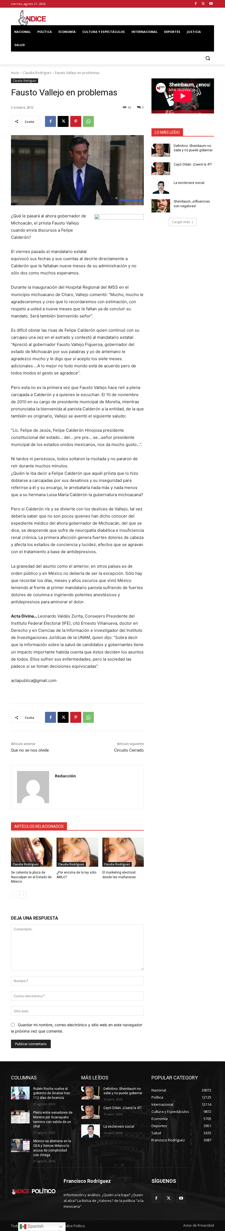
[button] (207, 58)
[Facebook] (196, 4)
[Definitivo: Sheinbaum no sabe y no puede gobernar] (160, 150)
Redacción (65, 775)
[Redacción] (33, 787)
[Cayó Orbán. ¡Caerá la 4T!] (160, 168)
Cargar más (181, 222)
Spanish (35, 1226)
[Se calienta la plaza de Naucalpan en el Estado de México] (31, 852)
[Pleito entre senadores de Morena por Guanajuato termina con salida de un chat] (20, 1117)
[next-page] (23, 894)
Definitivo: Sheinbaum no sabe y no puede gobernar (122, 1091)
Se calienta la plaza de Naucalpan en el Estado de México (31, 877)
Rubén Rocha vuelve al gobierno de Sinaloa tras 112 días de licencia (51, 1093)
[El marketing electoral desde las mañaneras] (123, 852)
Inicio (15, 72)
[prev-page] (14, 894)
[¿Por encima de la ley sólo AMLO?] (77, 852)
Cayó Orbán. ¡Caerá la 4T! (193, 164)
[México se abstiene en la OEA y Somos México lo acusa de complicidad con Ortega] (20, 1145)
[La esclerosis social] (160, 187)
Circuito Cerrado (129, 750)
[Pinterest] (75, 121)
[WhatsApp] (88, 121)
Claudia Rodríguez (37, 72)
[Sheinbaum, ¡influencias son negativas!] (160, 205)
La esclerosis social (189, 183)
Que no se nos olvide (30, 750)
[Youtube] (211, 4)
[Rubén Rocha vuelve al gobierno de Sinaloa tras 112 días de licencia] (20, 1093)
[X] (203, 4)
